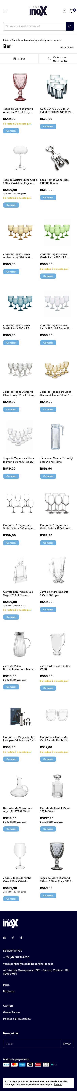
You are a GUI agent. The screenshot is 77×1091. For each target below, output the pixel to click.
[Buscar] (70, 26)
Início (6, 40)
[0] (72, 11)
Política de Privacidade (17, 1019)
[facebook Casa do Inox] (12, 938)
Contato (8, 1006)
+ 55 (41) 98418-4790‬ (16, 957)
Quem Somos (11, 1012)
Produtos (9, 991)
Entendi (58, 1084)
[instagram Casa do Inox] (4, 938)
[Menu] (5, 11)
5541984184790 (12, 950)
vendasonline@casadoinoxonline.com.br (28, 964)
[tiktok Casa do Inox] (21, 938)
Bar (14, 40)
